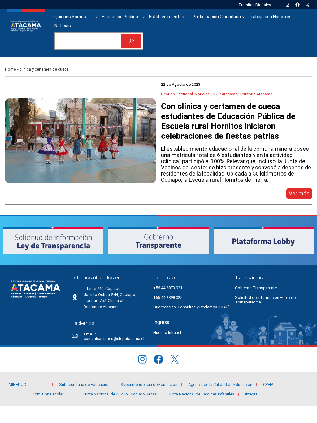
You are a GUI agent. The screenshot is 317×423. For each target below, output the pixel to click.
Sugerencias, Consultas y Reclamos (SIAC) (191, 307)
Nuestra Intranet (167, 332)
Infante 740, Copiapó (102, 288)
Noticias (202, 94)
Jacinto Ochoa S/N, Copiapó (109, 294)
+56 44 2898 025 (167, 297)
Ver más (300, 194)
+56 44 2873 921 (167, 288)
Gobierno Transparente (256, 288)
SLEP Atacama (224, 94)
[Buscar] (131, 41)
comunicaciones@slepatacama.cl (114, 338)
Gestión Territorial (177, 94)
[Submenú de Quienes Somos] (96, 16)
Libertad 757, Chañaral (103, 300)
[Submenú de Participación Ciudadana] (243, 16)
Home (10, 69)
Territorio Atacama (255, 94)
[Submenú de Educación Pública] (143, 16)
